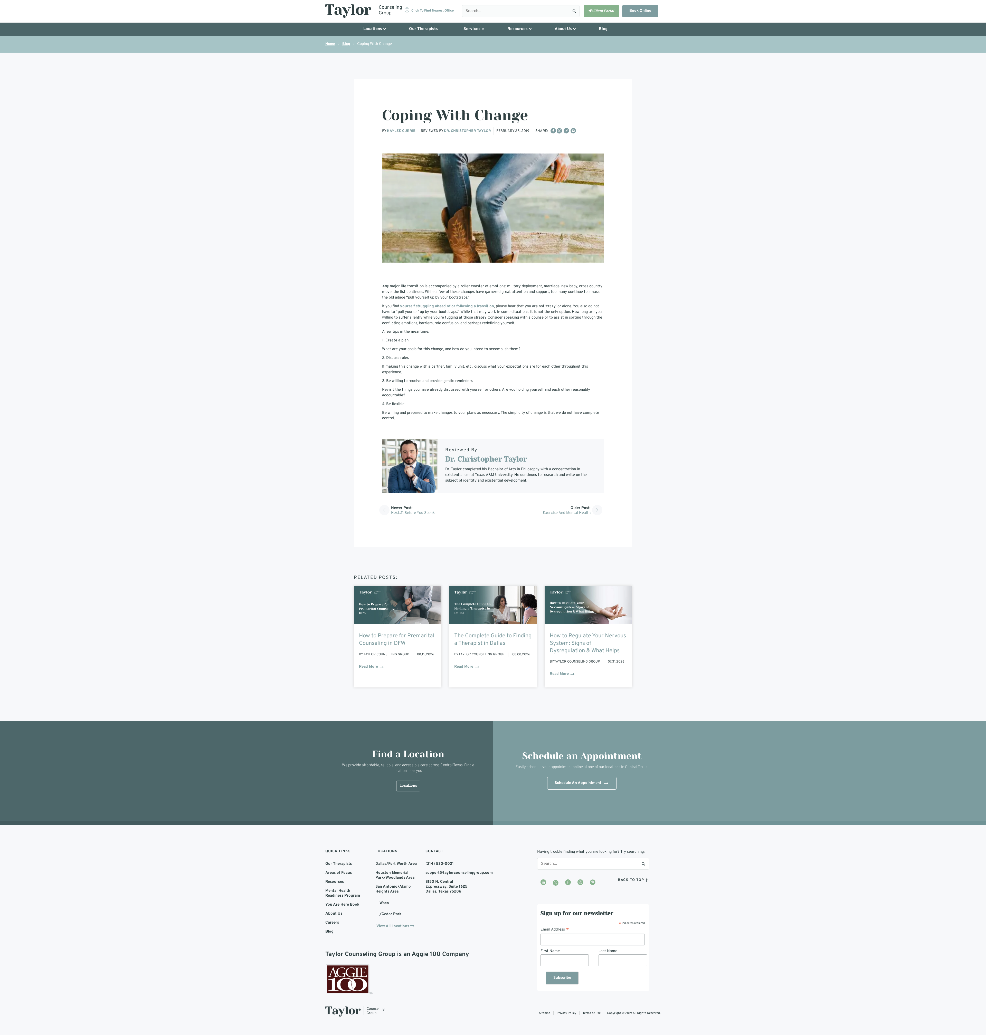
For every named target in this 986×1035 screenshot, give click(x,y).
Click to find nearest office (432, 11)
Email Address (555, 930)
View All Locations (392, 926)
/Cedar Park (390, 914)
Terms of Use (592, 1013)
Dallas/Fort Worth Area (396, 863)
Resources (334, 881)
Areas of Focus (338, 872)
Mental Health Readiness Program (342, 893)
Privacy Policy (566, 1013)
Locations (408, 785)
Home (330, 44)
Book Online (640, 10)
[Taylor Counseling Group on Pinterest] (592, 883)
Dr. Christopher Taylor (467, 131)
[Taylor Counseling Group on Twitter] (555, 883)
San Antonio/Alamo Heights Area (393, 889)
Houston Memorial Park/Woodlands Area (394, 875)
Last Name (608, 951)
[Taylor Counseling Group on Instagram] (580, 883)
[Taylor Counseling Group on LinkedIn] (543, 883)
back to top (631, 880)
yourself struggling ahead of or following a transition (447, 306)
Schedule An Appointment (578, 783)
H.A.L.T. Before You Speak (413, 513)
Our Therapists (338, 863)
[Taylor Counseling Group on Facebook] (568, 883)
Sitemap (544, 1013)
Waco (384, 903)
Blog (346, 44)
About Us (333, 913)
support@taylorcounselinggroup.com (446, 872)
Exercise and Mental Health (567, 513)
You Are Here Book (342, 904)
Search (574, 11)
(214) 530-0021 (439, 863)
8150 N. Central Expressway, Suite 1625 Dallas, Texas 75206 (446, 886)
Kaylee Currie (401, 131)
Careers (332, 922)
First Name (550, 951)
